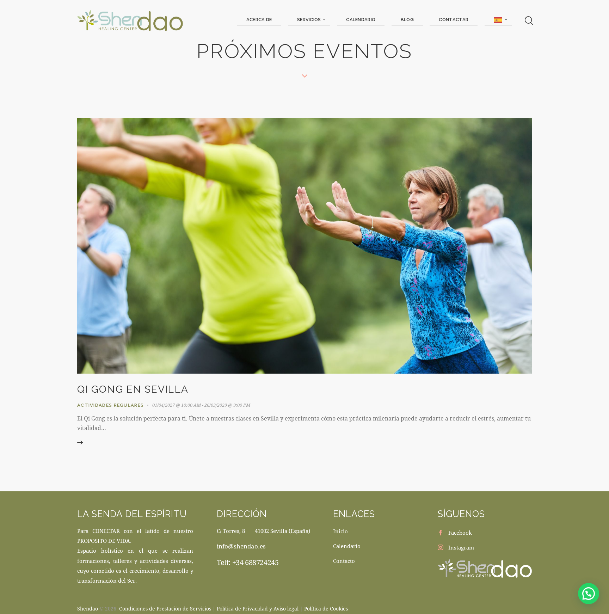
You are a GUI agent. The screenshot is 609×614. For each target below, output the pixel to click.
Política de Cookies (326, 608)
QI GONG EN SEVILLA (133, 389)
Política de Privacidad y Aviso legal (258, 608)
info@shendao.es (241, 546)
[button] (588, 593)
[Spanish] (498, 20)
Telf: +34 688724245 (247, 562)
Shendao (87, 608)
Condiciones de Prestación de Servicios (165, 608)
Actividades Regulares (110, 405)
